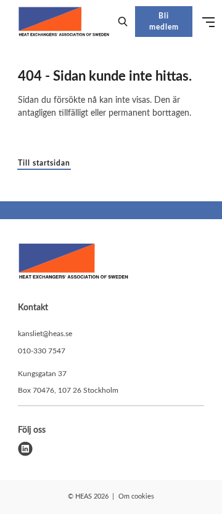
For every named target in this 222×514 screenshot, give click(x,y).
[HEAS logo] (73, 263)
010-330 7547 (41, 351)
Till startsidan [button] (44, 163)
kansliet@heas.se (45, 333)
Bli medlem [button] (164, 21)
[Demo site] (64, 21)
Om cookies (136, 496)
